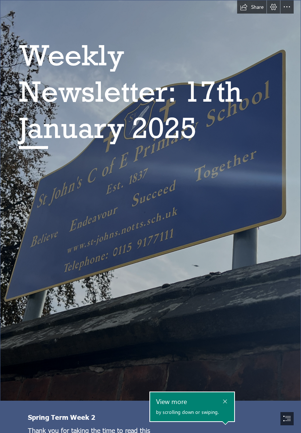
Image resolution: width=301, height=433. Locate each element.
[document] (150, 216)
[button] (251, 7)
